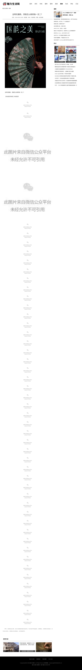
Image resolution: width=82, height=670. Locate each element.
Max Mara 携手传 (60, 53)
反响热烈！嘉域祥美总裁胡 (71, 53)
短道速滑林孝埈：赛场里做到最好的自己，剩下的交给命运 (65, 19)
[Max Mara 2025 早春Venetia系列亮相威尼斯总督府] (11, 647)
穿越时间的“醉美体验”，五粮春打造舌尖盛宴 (64, 71)
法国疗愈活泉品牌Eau (60, 61)
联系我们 (38, 659)
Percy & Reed (71, 61)
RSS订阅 (50, 659)
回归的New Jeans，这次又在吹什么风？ (62, 33)
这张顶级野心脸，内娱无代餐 (59, 26)
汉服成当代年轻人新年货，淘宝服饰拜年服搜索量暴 (66, 80)
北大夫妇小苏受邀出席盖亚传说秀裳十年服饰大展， (66, 76)
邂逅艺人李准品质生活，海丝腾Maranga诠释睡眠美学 (64, 30)
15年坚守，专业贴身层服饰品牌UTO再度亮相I (64, 78)
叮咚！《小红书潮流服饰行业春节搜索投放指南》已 (66, 85)
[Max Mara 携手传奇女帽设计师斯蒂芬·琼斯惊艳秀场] (59, 49)
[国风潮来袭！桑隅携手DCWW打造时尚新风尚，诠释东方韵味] (27, 647)
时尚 (41, 4)
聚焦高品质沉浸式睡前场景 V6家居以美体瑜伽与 (65, 66)
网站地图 (44, 659)
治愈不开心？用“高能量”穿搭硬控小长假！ (62, 35)
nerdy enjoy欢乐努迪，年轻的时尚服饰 (63, 73)
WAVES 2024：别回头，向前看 (60, 28)
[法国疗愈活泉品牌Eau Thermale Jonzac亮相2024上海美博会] (59, 58)
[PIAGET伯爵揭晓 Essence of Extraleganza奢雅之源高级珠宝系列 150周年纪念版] (44, 647)
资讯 (36, 4)
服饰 (46, 4)
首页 (30, 4)
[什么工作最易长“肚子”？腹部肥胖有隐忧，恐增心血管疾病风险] (58, 14)
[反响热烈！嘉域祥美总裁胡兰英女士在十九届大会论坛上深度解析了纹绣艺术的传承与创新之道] (71, 49)
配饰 (51, 4)
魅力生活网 (5, 8)
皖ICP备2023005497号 (45, 664)
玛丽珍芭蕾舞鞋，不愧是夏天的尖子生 (61, 37)
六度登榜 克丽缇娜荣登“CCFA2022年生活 (63, 69)
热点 (66, 4)
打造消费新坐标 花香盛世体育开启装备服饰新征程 (65, 82)
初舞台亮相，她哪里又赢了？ (59, 23)
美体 (61, 4)
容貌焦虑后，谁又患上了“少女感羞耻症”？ (62, 21)
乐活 (77, 4)
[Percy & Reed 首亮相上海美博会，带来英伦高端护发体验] (71, 58)
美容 (56, 4)
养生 (71, 4)
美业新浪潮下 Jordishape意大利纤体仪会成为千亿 (64, 39)
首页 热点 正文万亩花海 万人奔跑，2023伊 (64, 64)
